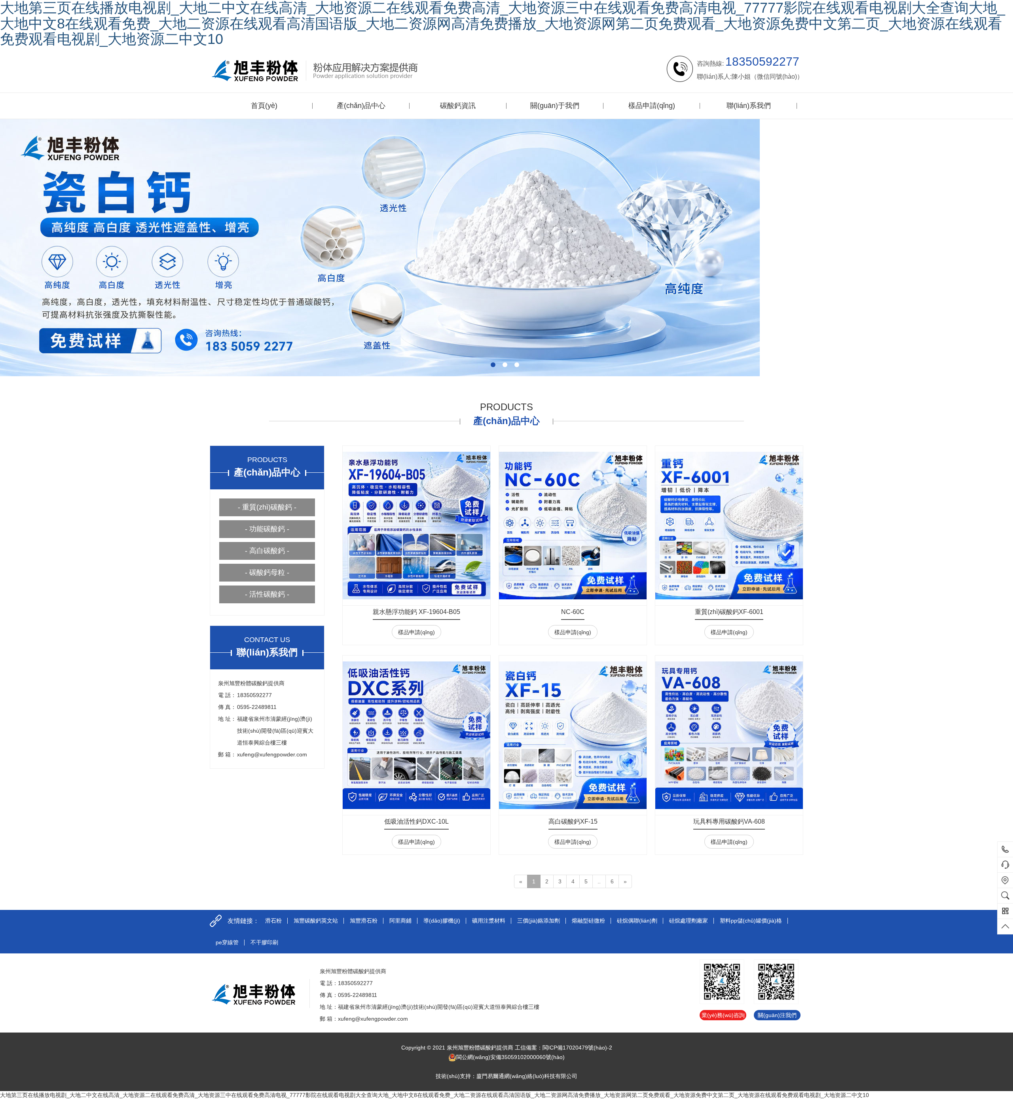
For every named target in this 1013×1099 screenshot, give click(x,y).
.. (599, 881)
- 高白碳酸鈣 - (267, 551)
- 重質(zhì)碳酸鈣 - (267, 507)
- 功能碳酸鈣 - (267, 529)
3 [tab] (516, 364)
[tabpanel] (506, 247)
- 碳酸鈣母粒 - (267, 572)
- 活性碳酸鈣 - (267, 594)
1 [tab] (493, 364)
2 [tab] (505, 364)
